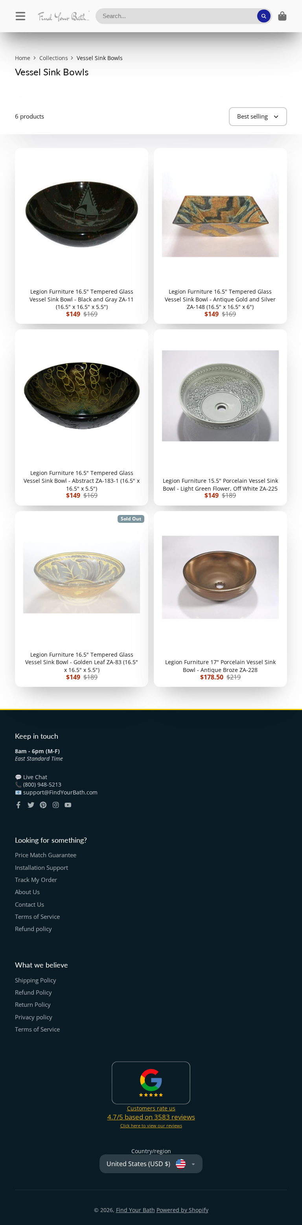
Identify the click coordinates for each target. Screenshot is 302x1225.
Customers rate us (151, 1108)
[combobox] (184, 16)
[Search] (264, 16)
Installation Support (41, 868)
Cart (282, 16)
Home (22, 58)
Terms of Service (37, 917)
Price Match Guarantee (45, 855)
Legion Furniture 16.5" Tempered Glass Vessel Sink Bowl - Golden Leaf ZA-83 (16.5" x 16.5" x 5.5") (81, 599)
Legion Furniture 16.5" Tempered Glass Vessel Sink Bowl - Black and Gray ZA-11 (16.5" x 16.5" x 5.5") (81, 236)
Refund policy (33, 929)
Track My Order (36, 880)
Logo (63, 16)
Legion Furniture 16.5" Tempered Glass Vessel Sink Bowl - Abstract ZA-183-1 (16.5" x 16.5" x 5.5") (81, 417)
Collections (53, 58)
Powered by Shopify (182, 1210)
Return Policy (33, 1004)
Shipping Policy (35, 980)
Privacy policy (33, 1017)
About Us (27, 892)
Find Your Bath (135, 1210)
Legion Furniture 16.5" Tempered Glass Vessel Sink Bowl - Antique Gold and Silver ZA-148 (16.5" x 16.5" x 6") (220, 236)
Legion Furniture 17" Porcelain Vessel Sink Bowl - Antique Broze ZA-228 (220, 599)
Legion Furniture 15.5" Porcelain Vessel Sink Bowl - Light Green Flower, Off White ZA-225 (220, 417)
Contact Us (29, 904)
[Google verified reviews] (151, 1083)
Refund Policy (33, 992)
